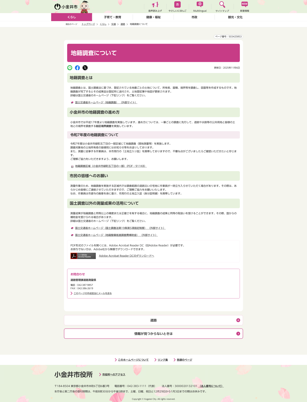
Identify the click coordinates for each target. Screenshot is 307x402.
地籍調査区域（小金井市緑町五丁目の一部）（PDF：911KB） (111, 166)
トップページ (88, 24)
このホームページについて (133, 360)
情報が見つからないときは (153, 333)
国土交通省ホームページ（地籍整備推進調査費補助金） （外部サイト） (116, 235)
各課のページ (184, 360)
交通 (113, 24)
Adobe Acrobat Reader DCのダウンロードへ (126, 256)
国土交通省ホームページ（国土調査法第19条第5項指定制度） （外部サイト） (120, 228)
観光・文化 (235, 17)
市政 (194, 17)
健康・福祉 (153, 17)
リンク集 (163, 360)
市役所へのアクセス (113, 374)
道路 (123, 24)
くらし (71, 17)
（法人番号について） (211, 386)
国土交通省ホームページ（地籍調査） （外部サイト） (106, 102)
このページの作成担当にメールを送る (93, 293)
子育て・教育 (112, 17)
